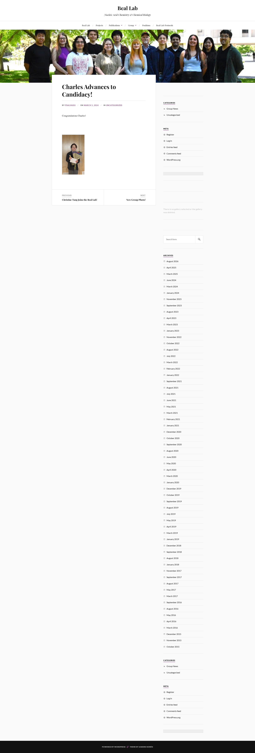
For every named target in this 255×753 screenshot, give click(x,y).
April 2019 (171, 526)
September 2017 (174, 577)
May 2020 (171, 463)
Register (170, 134)
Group (131, 25)
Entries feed (172, 147)
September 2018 (174, 552)
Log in (169, 140)
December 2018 (174, 545)
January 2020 (173, 482)
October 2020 (173, 438)
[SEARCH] (199, 239)
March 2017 (172, 596)
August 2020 (172, 450)
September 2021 (174, 381)
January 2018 (173, 564)
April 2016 (171, 621)
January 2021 (173, 425)
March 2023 (172, 324)
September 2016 (174, 602)
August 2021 (172, 387)
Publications (114, 25)
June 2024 (171, 280)
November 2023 (174, 299)
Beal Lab (128, 8)
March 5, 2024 (91, 105)
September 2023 (174, 305)
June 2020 (171, 457)
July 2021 (171, 394)
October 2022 (173, 343)
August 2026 (172, 261)
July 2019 (171, 514)
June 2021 (171, 400)
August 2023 (172, 311)
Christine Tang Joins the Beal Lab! (79, 199)
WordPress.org (173, 159)
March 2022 (172, 362)
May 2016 (171, 615)
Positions (146, 25)
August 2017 (172, 583)
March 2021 (172, 413)
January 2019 (173, 539)
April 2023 (171, 318)
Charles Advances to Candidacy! (89, 90)
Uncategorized (114, 105)
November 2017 (174, 570)
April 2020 (171, 469)
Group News (172, 108)
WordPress (120, 747)
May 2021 (171, 406)
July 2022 (171, 356)
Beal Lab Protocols (164, 25)
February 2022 (173, 368)
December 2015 (174, 634)
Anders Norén (146, 747)
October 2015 (173, 646)
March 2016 (172, 627)
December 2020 (174, 432)
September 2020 (174, 444)
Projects (99, 25)
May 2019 (171, 520)
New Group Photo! (136, 199)
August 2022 (172, 349)
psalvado (70, 105)
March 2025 (172, 274)
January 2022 (173, 375)
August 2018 (172, 558)
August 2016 (172, 608)
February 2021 (173, 419)
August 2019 (172, 507)
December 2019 (174, 488)
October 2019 (173, 495)
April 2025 (171, 267)
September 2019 (174, 501)
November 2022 (174, 337)
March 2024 (172, 286)
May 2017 (171, 589)
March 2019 (172, 533)
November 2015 (174, 640)
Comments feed (174, 153)
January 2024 (173, 293)
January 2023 (173, 330)
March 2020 (172, 476)
